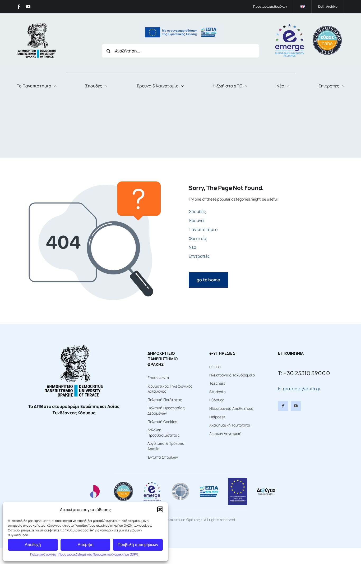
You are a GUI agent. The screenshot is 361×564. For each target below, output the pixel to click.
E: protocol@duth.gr (299, 388)
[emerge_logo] (289, 25)
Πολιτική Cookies (43, 554)
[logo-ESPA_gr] (209, 487)
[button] (160, 509)
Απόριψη (85, 544)
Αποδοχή (33, 544)
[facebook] (19, 7)
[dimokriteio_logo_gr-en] (36, 24)
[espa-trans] (180, 24)
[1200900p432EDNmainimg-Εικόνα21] (180, 483)
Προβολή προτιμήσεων (138, 544)
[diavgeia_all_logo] (265, 489)
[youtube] (28, 7)
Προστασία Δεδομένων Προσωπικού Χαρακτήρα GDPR (98, 554)
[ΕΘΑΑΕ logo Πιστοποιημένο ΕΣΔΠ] (327, 27)
